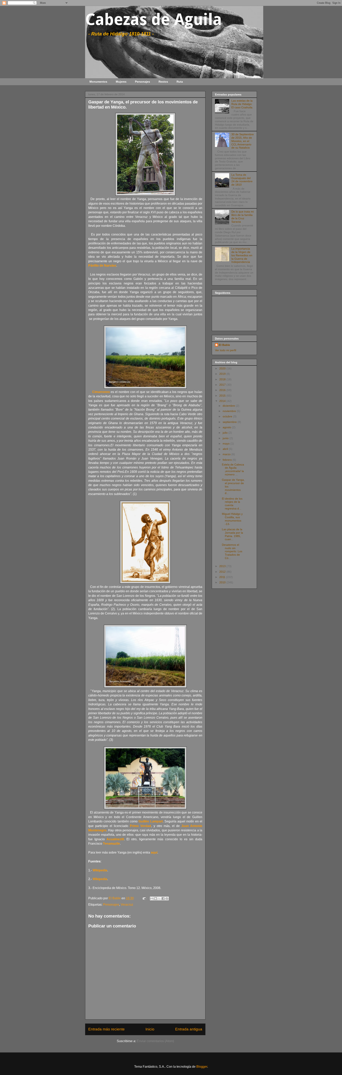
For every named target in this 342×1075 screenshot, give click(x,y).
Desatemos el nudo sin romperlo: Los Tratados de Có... (232, 551)
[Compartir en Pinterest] (167, 898)
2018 (222, 379)
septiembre (230, 422)
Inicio (149, 1029)
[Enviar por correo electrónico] (152, 898)
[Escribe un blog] (156, 898)
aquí (154, 852)
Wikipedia (100, 870)
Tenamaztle (111, 843)
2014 (222, 401)
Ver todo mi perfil (225, 350)
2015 (222, 395)
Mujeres (121, 81)
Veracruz (127, 904)
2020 (222, 368)
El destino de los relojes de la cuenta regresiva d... (232, 503)
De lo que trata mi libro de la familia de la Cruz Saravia (242, 216)
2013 (222, 566)
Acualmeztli (115, 839)
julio (225, 432)
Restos (163, 81)
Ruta (180, 81)
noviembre (230, 411)
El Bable (224, 344)
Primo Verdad (140, 826)
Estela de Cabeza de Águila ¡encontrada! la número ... (233, 469)
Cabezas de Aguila (153, 19)
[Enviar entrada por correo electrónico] (144, 898)
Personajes (142, 81)
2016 (222, 390)
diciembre (229, 405)
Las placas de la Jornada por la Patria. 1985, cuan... (232, 534)
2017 (222, 384)
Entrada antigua (188, 1029)
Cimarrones (101, 392)
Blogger (201, 1066)
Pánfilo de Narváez (102, 265)
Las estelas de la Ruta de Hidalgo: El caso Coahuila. (242, 104)
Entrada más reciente (106, 1029)
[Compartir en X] (159, 898)
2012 (222, 571)
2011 (222, 577)
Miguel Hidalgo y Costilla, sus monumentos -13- (232, 518)
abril (226, 448)
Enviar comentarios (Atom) (155, 1041)
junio (226, 438)
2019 (222, 373)
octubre (228, 416)
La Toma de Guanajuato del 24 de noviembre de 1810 (242, 179)
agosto (227, 427)
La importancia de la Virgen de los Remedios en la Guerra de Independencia (241, 255)
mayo (226, 443)
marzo (227, 454)
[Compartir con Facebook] (163, 898)
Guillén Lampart (150, 821)
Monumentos (98, 81)
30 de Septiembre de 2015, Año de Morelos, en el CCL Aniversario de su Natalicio (242, 141)
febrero (228, 459)
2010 (222, 582)
